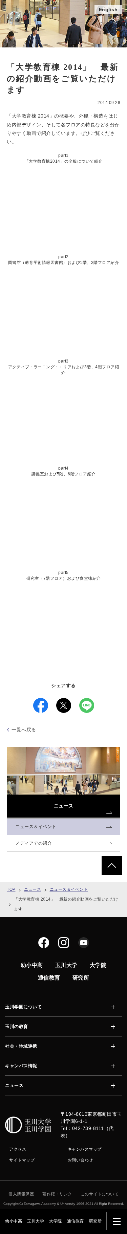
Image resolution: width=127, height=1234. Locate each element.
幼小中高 (13, 1221)
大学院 (55, 1221)
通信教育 (75, 1221)
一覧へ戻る (24, 729)
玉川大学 (35, 1221)
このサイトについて (100, 1194)
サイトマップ (22, 1160)
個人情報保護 (21, 1194)
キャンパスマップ (85, 1149)
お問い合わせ (80, 1160)
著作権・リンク (57, 1194)
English (108, 9)
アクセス (17, 1149)
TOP (11, 889)
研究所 (95, 1221)
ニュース (32, 889)
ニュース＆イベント (69, 889)
